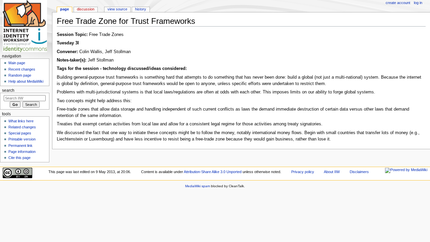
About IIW (332, 172)
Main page (16, 63)
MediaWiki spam (197, 186)
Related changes (22, 127)
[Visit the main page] (26, 26)
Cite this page (19, 158)
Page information (22, 152)
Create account (398, 3)
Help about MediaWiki (25, 81)
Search (8, 90)
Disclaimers (359, 172)
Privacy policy (302, 172)
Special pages (19, 133)
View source (117, 9)
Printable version (22, 139)
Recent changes (21, 69)
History (140, 9)
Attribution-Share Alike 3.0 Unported (213, 172)
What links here (21, 121)
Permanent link (20, 146)
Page (64, 9)
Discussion (85, 9)
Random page (19, 75)
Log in (418, 3)
